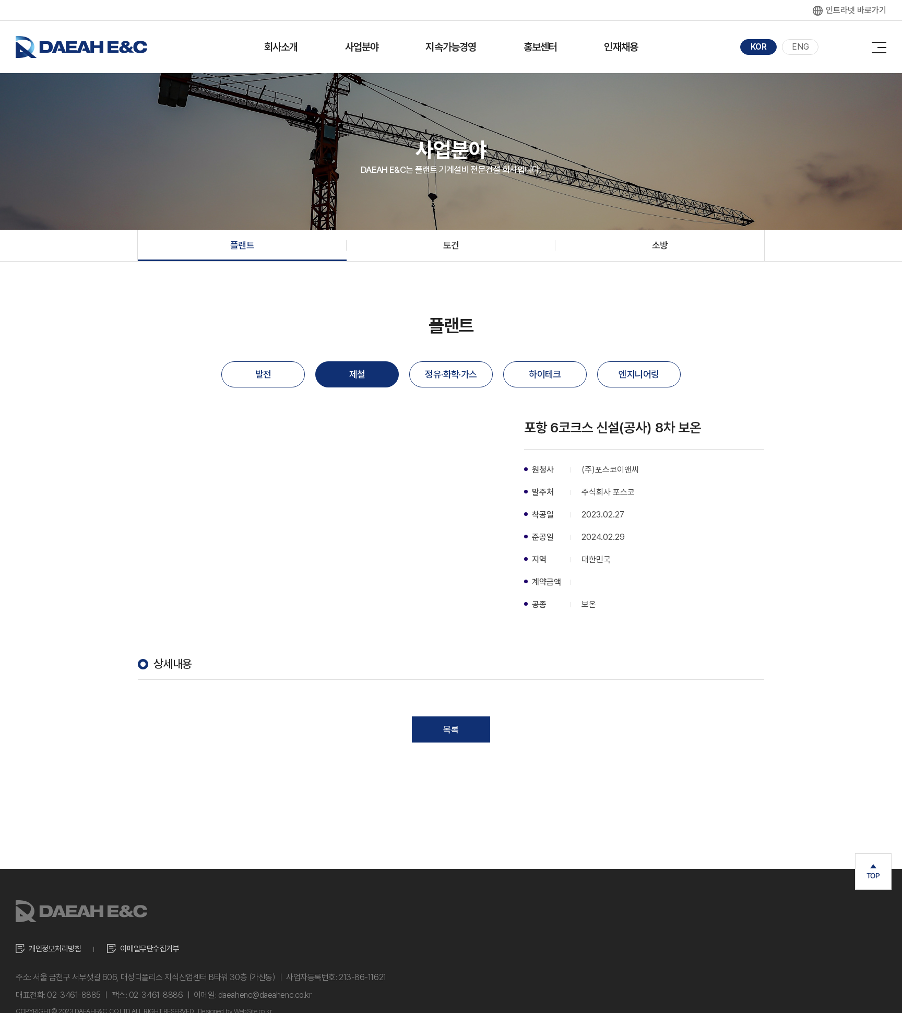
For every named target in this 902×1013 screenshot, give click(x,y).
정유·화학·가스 (451, 374)
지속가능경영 (450, 47)
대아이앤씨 (81, 47)
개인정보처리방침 (55, 948)
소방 (660, 245)
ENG (800, 47)
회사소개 (281, 47)
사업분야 (362, 47)
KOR (759, 47)
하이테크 (545, 374)
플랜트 (242, 245)
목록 (451, 729)
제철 (357, 374)
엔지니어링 (639, 374)
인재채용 (621, 47)
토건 (451, 245)
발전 (263, 374)
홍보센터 (540, 47)
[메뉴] (879, 45)
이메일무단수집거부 (149, 948)
